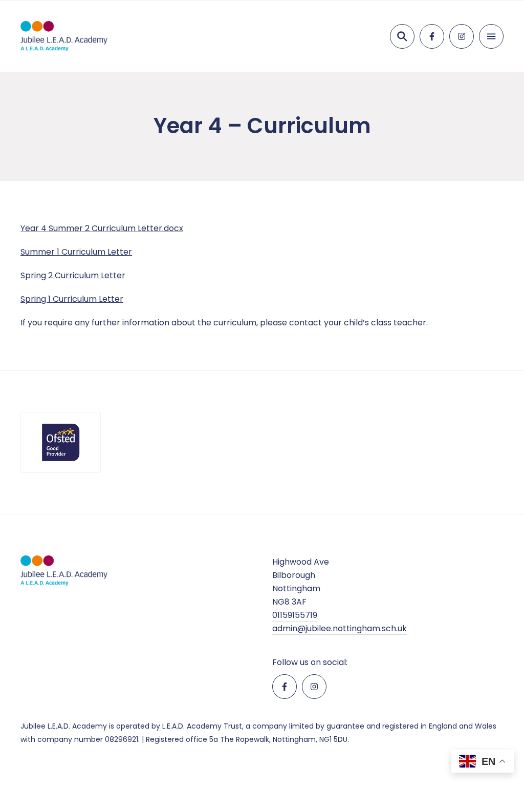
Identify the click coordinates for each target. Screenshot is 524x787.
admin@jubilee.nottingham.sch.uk (339, 628)
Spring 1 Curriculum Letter (71, 299)
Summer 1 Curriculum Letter (76, 252)
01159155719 (294, 615)
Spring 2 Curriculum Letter (72, 275)
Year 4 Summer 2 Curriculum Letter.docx (101, 228)
